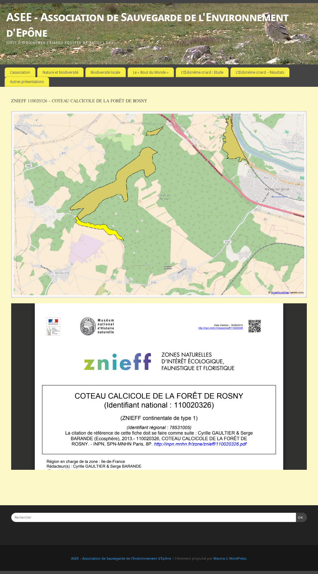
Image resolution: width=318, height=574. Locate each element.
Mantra (219, 558)
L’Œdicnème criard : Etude (202, 72)
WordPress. (238, 558)
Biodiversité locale (105, 72)
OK (299, 517)
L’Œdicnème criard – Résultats (260, 72)
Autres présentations (27, 81)
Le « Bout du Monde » (151, 72)
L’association (20, 72)
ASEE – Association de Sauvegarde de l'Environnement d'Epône (121, 558)
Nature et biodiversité (60, 72)
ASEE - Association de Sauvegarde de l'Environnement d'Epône (147, 24)
